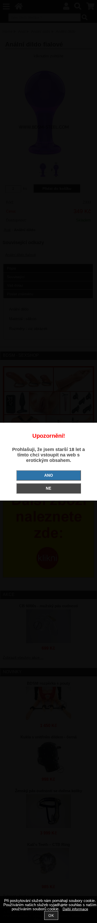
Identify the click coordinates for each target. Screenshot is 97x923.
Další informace (75, 909)
